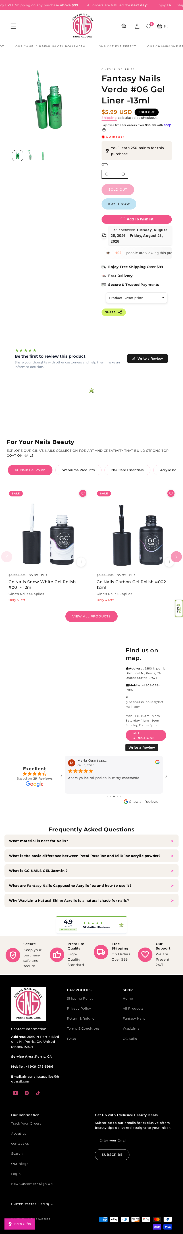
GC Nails (130, 1039)
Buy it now (119, 204)
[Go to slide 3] (114, 796)
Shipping (109, 118)
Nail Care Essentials (127, 470)
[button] (179, 608)
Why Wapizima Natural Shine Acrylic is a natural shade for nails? (69, 900)
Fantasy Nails (134, 1018)
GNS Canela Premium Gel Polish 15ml (37, 46)
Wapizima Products (78, 470)
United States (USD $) (30, 1204)
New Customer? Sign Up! (32, 1184)
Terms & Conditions (83, 1028)
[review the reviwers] (157, 763)
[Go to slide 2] (110, 796)
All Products (133, 1008)
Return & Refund (81, 1018)
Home (128, 998)
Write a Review (142, 748)
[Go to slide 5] (120, 796)
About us (18, 1133)
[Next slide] (176, 556)
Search (17, 1153)
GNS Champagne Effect (155, 46)
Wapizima (131, 1028)
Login (16, 1174)
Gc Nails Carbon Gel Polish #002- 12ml (132, 584)
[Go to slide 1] (107, 796)
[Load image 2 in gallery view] (30, 155)
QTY (105, 164)
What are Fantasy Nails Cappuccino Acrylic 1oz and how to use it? (70, 885)
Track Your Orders (26, 1123)
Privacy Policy (79, 1008)
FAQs (71, 1039)
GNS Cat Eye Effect (103, 46)
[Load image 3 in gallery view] (43, 155)
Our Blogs (19, 1164)
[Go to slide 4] (117, 796)
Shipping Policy (80, 998)
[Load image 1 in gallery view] (17, 155)
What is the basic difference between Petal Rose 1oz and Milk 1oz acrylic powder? (85, 856)
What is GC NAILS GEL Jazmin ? (38, 871)
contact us (20, 1143)
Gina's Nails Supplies (36, 1218)
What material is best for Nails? (39, 841)
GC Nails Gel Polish (30, 470)
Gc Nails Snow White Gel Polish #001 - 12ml (42, 584)
